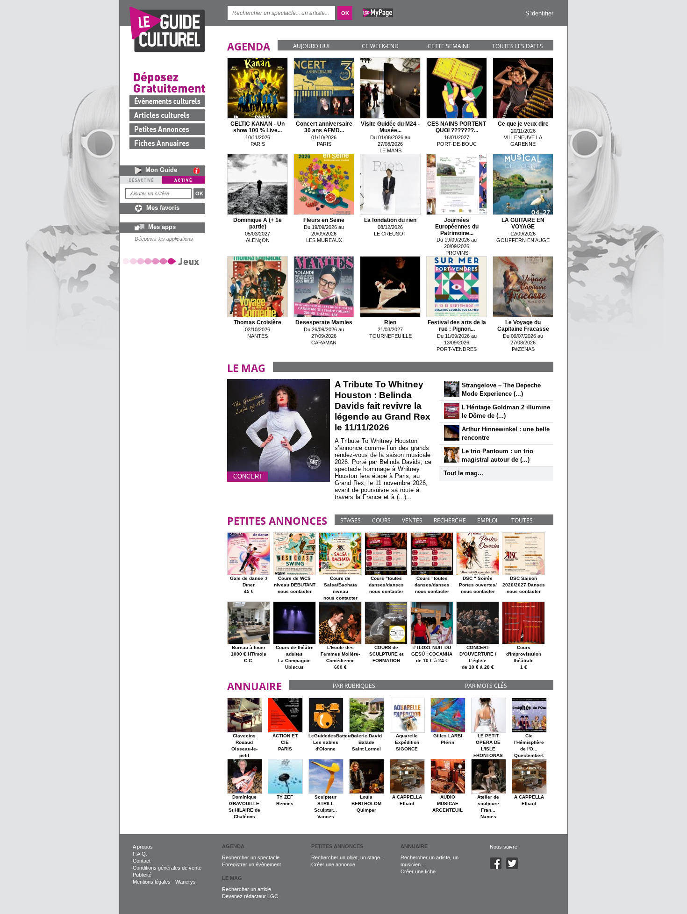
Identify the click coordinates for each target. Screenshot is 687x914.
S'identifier (539, 13)
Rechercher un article (246, 889)
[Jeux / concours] (163, 260)
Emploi (487, 520)
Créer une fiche (418, 871)
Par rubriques (354, 686)
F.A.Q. (140, 854)
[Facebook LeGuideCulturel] (498, 867)
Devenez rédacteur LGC (250, 896)
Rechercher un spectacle (250, 857)
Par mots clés (486, 686)
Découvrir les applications (164, 239)
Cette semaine (449, 46)
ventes (412, 520)
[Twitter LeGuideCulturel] (514, 867)
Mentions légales (152, 882)
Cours (381, 520)
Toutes (522, 520)
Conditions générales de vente (167, 868)
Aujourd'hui (311, 46)
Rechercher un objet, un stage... (347, 857)
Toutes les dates (517, 46)
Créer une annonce (333, 864)
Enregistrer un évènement (251, 864)
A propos (143, 847)
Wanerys (185, 882)
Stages (350, 520)
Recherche (450, 520)
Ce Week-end (380, 46)
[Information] (199, 170)
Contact (141, 861)
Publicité (142, 875)
